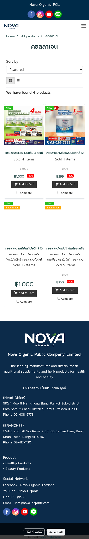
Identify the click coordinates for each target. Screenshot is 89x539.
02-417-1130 (22, 442)
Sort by (14, 61)
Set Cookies (34, 532)
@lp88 (21, 496)
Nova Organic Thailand (37, 484)
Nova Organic (28, 490)
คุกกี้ (63, 388)
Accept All (56, 532)
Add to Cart (25, 184)
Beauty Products (17, 468)
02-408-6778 (24, 414)
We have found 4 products (28, 92)
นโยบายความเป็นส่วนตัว (39, 388)
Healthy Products (18, 463)
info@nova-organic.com (32, 502)
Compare (26, 193)
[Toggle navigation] (83, 26)
